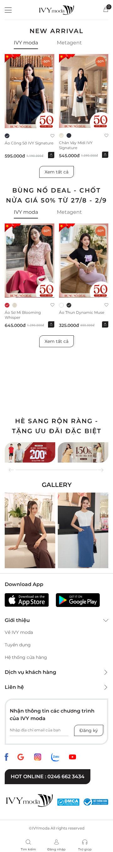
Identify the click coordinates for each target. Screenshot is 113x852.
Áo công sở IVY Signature (29, 143)
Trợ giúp (85, 849)
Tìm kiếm (28, 849)
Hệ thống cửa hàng (26, 657)
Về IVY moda (19, 632)
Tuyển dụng (18, 645)
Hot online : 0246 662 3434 (47, 776)
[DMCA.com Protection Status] (68, 802)
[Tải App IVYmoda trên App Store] (27, 600)
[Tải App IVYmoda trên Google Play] (78, 600)
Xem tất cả (56, 172)
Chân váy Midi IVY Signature (76, 145)
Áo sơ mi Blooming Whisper (23, 315)
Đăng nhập (56, 849)
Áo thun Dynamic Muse (81, 312)
